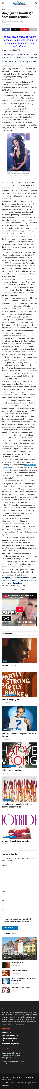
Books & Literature (9, 695)
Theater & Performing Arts (11, 729)
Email (4, 901)
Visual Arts (6, 800)
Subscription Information (10, 1041)
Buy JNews (5, 1077)
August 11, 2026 (6, 668)
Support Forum (6, 1080)
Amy (13, 95)
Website (4, 910)
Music (5, 661)
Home (3, 9)
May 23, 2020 (8, 25)
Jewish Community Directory (11, 1044)
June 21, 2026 (5, 844)
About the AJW (6, 1032)
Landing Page (16, 1077)
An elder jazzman (8, 665)
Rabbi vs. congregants (11, 699)
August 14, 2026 (8, 957)
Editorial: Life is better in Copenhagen (17, 955)
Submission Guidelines (9, 1038)
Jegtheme (6, 1085)
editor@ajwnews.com (9, 1064)
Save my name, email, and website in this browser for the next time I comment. (18, 920)
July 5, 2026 (5, 773)
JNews (7, 1083)
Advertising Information (10, 1035)
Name (4, 891)
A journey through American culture (16, 841)
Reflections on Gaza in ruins (13, 770)
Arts (7, 9)
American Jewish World (16, 22)
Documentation (28, 1077)
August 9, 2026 (6, 702)
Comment (5, 865)
